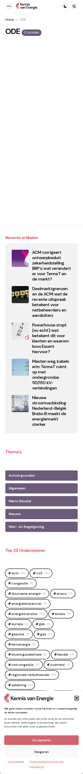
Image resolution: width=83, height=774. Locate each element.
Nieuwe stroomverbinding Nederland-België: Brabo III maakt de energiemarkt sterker (49, 411)
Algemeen (17, 488)
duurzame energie (28, 593)
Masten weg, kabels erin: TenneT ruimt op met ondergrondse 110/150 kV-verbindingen (50, 375)
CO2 (42, 573)
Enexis (62, 614)
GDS (45, 634)
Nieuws (15, 514)
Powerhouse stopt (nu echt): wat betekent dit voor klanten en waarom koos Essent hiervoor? (50, 338)
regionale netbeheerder (33, 675)
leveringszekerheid (29, 654)
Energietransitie (27, 614)
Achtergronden (22, 475)
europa (19, 624)
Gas (44, 624)
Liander (65, 654)
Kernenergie (23, 644)
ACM (18, 573)
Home (9, 20)
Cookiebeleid (16, 761)
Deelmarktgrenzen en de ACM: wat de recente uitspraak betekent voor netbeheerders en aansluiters (50, 302)
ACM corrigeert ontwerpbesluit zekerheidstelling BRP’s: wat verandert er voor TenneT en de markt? (51, 266)
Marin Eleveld (20, 501)
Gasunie (20, 634)
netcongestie (25, 664)
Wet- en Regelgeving (26, 526)
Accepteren (41, 740)
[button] (76, 698)
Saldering (21, 685)
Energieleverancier (29, 603)
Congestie (22, 583)
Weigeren (41, 752)
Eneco (64, 593)
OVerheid (60, 664)
